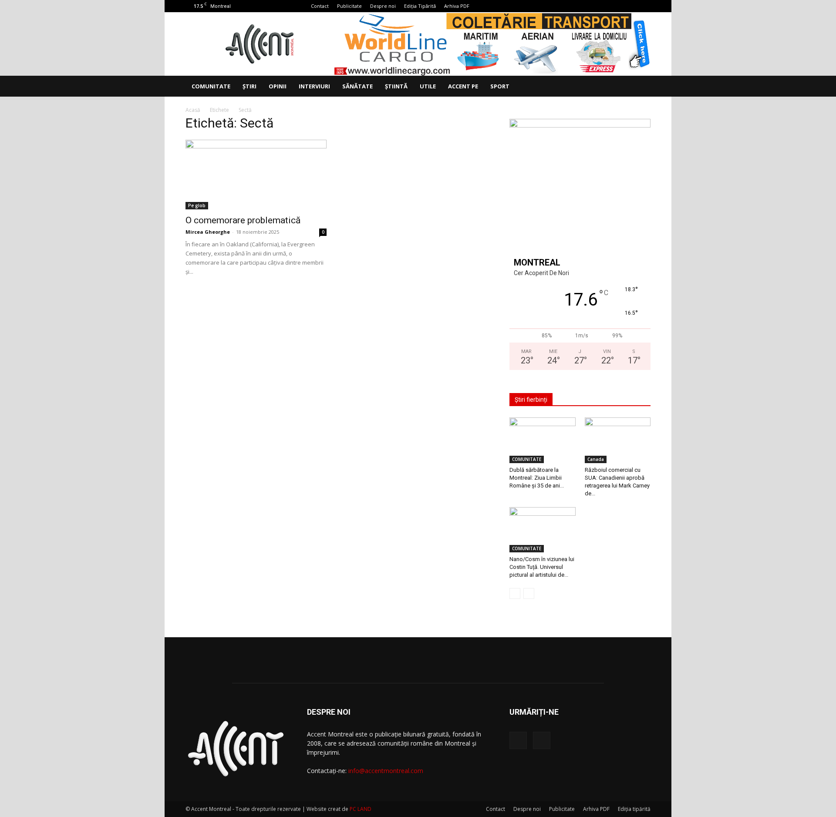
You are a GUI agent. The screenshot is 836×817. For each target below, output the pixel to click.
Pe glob (197, 205)
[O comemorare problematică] (256, 174)
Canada (595, 459)
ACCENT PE (463, 86)
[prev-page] (514, 593)
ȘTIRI (249, 86)
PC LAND (360, 809)
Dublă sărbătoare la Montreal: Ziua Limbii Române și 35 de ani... (536, 478)
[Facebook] (629, 6)
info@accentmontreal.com (385, 771)
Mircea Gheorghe (207, 232)
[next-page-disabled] (528, 593)
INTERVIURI (314, 86)
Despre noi (383, 6)
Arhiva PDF (456, 6)
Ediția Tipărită (420, 6)
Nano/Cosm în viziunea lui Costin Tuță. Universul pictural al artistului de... (541, 567)
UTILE (428, 86)
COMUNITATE (211, 86)
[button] (640, 87)
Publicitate (349, 6)
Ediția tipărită (634, 809)
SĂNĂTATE (357, 86)
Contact (320, 6)
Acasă (192, 110)
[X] (644, 6)
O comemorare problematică (242, 220)
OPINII (278, 86)
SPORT (499, 86)
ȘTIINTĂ (396, 86)
